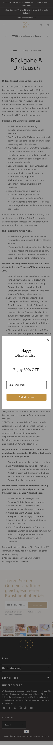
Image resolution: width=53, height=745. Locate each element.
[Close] (48, 339)
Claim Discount (26, 397)
